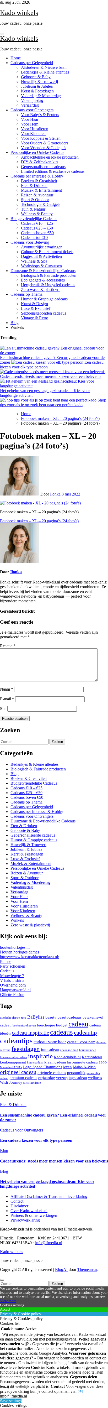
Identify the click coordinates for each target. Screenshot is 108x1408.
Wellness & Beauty (37, 214)
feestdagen (26, 1048)
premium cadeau (23, 1077)
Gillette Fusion (12, 994)
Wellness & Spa (34, 261)
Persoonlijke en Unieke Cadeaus (37, 152)
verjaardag (46, 1077)
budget (61, 1025)
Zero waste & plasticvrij (41, 289)
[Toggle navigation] (2, 33)
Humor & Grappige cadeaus (44, 299)
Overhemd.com (13, 985)
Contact (16, 1201)
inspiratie (40, 1056)
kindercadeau (35, 1062)
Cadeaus (7, 971)
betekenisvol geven (24, 1025)
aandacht (5, 1017)
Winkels (17, 920)
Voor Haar (29, 119)
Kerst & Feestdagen (37, 91)
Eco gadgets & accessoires (43, 280)
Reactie (7, 646)
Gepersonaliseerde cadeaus (43, 166)
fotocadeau (50, 1049)
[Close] (2, 1280)
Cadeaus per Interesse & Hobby (36, 176)
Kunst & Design (34, 303)
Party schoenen (12, 966)
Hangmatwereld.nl (15, 990)
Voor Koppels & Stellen (41, 138)
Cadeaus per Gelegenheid (31, 62)
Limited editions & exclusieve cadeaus (52, 171)
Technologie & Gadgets (40, 204)
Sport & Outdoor (35, 199)
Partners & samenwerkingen (33, 1215)
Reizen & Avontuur (37, 195)
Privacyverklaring (25, 1220)
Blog (14, 322)
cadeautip (85, 1032)
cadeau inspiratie (30, 1033)
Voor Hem (29, 124)
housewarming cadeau (13, 1057)
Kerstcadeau (92, 1057)
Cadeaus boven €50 (37, 233)
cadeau (78, 1024)
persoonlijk (76, 1072)
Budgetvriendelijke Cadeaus (33, 218)
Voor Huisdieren (34, 129)
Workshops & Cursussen (41, 266)
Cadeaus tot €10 (34, 237)
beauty (50, 1017)
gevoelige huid (69, 1050)
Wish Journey (11, 1082)
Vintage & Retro (34, 318)
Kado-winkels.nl (67, 1057)
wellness (95, 1077)
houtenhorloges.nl (15, 947)
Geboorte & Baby (36, 77)
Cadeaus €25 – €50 (37, 228)
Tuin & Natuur (33, 209)
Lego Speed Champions (42, 1067)
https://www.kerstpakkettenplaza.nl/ (29, 957)
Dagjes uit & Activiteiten (41, 256)
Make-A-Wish (84, 1067)
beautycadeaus (69, 1017)
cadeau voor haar (50, 1041)
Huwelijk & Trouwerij (39, 81)
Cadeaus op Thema (26, 294)
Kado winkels (19, 13)
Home (15, 58)
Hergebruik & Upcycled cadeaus (48, 285)
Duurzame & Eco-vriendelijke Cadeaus (42, 270)
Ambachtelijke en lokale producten (50, 157)
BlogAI (61, 1269)
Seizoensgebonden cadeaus (43, 313)
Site (3, 708)
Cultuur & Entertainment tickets (47, 251)
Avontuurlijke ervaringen (41, 247)
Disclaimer (19, 1206)
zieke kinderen (32, 1082)
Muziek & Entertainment (41, 190)
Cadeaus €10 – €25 (37, 223)
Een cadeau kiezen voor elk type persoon (36, 1140)
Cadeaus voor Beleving (29, 242)
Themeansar (87, 1269)
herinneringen (87, 1050)
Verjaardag (30, 105)
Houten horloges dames (19, 952)
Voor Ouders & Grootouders (44, 143)
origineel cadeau (18, 1072)
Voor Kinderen (33, 133)
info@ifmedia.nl (48, 1242)
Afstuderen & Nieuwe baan (44, 67)
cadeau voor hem (81, 1042)
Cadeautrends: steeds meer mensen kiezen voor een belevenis (54, 1161)
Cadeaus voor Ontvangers (31, 110)
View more (8, 1301)
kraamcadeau (55, 1062)
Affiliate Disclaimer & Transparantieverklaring (48, 1196)
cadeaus (61, 1032)
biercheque (46, 1025)
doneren (101, 1042)
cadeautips (16, 1040)
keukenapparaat (13, 1062)
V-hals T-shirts (12, 980)
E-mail (7, 699)
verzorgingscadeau (71, 1077)
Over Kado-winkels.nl (28, 1210)
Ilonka (56, 494)
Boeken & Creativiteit (39, 181)
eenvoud (5, 1050)
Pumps (5, 961)
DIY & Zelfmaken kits (39, 162)
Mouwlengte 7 (12, 975)
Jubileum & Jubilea (37, 86)
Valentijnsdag (32, 100)
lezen (67, 1067)
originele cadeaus (51, 1072)
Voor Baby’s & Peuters (40, 114)
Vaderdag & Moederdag (41, 95)
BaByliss (35, 1017)
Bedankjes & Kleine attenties (45, 72)
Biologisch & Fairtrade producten (48, 275)
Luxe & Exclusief (35, 308)
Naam (6, 689)
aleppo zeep (19, 1017)
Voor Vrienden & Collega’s (43, 147)
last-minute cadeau (82, 1062)
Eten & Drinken (34, 185)
